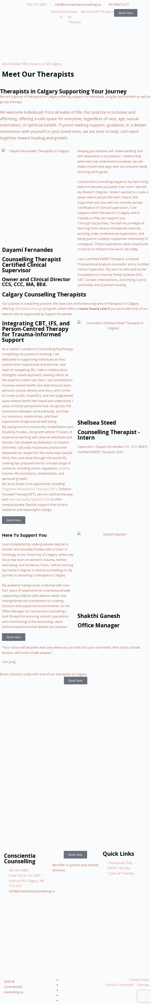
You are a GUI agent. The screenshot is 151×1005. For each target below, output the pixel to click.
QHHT (97, 11)
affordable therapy (28, 308)
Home (54, 11)
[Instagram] (61, 1000)
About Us (63, 14)
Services (87, 11)
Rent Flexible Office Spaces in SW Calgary (32, 64)
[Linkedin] (61, 979)
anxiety (63, 468)
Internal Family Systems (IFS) (29, 499)
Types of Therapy (74, 16)
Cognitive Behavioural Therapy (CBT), (30, 489)
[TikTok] (61, 990)
